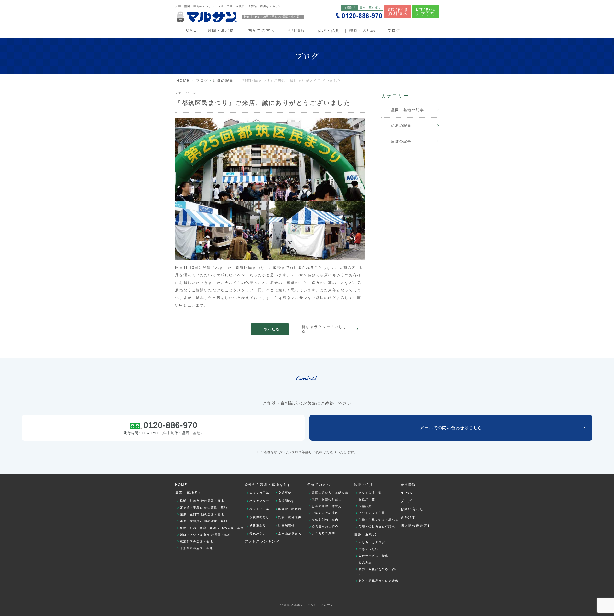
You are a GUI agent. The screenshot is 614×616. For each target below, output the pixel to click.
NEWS (406, 492)
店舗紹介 (365, 506)
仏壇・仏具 (329, 31)
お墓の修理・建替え (327, 506)
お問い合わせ (398, 11)
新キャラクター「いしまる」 (324, 329)
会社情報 (296, 31)
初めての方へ (318, 484)
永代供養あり (259, 517)
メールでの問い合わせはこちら (451, 427)
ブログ (394, 31)
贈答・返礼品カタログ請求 (378, 580)
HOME (190, 30)
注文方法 (365, 562)
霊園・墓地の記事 (407, 110)
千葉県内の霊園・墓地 (196, 548)
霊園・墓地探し (188, 492)
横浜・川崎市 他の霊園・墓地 (202, 501)
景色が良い (257, 533)
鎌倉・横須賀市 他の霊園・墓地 (203, 521)
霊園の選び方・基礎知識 (330, 492)
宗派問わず (286, 501)
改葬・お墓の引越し (327, 499)
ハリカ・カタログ (372, 542)
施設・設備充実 (289, 517)
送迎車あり (257, 525)
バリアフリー (259, 501)
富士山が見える (289, 533)
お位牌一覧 (367, 499)
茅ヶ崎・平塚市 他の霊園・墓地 (203, 507)
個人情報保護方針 (416, 525)
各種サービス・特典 (373, 555)
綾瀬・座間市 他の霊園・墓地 (202, 514)
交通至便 (284, 492)
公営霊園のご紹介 (325, 526)
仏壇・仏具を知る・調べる (378, 520)
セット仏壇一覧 (370, 492)
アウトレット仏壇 (372, 513)
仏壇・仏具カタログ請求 (377, 526)
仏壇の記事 (401, 125)
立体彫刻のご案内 (325, 520)
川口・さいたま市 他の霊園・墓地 (205, 534)
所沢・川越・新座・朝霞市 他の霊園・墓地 (212, 528)
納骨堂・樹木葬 (289, 509)
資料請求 (408, 517)
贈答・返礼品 (362, 31)
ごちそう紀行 (368, 549)
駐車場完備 (286, 525)
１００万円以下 (261, 492)
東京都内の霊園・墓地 (196, 541)
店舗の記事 (401, 141)
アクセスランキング (262, 541)
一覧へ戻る (269, 329)
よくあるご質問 (323, 533)
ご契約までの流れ (325, 513)
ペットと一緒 (259, 509)
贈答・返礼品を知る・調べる (378, 572)
